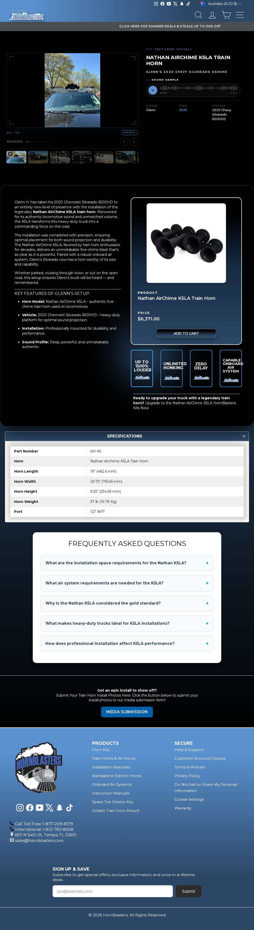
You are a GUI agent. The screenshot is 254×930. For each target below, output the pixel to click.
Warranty (182, 808)
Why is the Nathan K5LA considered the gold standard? (127, 603)
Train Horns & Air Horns (113, 758)
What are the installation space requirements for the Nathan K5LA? (127, 563)
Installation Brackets (111, 767)
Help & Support (189, 749)
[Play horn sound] (152, 90)
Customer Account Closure (200, 758)
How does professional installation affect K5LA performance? (127, 644)
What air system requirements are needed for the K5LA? (127, 583)
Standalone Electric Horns (116, 775)
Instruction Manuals (110, 793)
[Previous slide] (124, 142)
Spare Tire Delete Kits (112, 801)
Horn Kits (100, 749)
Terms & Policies (189, 767)
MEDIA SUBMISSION (127, 711)
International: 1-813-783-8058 (44, 829)
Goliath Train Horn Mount (115, 810)
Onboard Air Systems (112, 784)
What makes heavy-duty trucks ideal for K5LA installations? (127, 623)
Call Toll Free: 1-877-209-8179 (44, 824)
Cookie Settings (189, 799)
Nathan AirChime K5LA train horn (64, 212)
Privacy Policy (187, 775)
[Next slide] (134, 142)
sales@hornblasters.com (39, 840)
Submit (188, 891)
